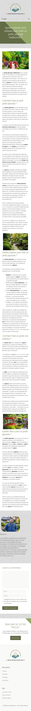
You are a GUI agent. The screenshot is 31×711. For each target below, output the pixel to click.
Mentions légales (6, 698)
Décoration (5, 680)
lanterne (4, 207)
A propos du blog (6, 692)
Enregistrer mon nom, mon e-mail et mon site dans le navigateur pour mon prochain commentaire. (15, 601)
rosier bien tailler (18, 329)
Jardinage (5, 677)
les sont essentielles (18, 354)
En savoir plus (15, 638)
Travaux (4, 671)
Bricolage (4, 674)
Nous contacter (6, 695)
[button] (29, 19)
